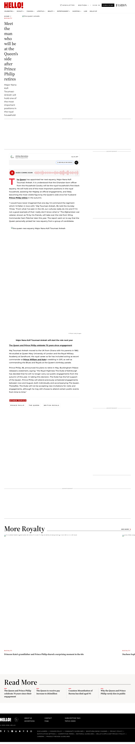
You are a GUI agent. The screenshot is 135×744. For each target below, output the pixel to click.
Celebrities (8, 11)
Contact (48, 718)
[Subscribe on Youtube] (16, 731)
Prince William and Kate (34, 359)
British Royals (51, 405)
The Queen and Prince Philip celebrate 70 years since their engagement (18, 693)
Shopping (76, 11)
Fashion (30, 11)
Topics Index (70, 721)
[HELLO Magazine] (13, 5)
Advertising (29, 721)
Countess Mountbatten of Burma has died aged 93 (80, 692)
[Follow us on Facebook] (4, 731)
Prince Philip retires (18, 198)
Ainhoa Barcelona (22, 156)
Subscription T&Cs (72, 718)
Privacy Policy (116, 731)
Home (7, 16)
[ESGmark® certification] (15, 719)
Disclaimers (42, 731)
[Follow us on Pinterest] (23, 731)
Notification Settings (46, 734)
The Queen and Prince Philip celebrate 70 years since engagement (40, 345)
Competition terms (66, 734)
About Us (28, 718)
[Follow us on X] (8, 731)
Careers (40, 736)
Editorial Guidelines (85, 734)
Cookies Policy (56, 731)
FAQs (47, 721)
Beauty (50, 11)
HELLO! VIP (93, 11)
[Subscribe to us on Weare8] (27, 731)
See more (125, 529)
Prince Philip (17, 405)
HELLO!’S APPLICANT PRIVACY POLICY (110, 734)
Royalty (20, 11)
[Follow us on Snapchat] (20, 731)
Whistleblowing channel (97, 731)
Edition (82, 5)
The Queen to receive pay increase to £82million (48, 692)
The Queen (21, 179)
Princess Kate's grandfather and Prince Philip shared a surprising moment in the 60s (44, 654)
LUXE (85, 11)
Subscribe (108, 5)
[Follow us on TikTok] (12, 731)
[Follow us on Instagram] (1, 731)
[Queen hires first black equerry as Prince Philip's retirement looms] (121, 5)
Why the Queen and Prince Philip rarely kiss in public (113, 692)
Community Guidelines (74, 731)
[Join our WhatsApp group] (31, 731)
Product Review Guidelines (58, 736)
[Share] (76, 162)
